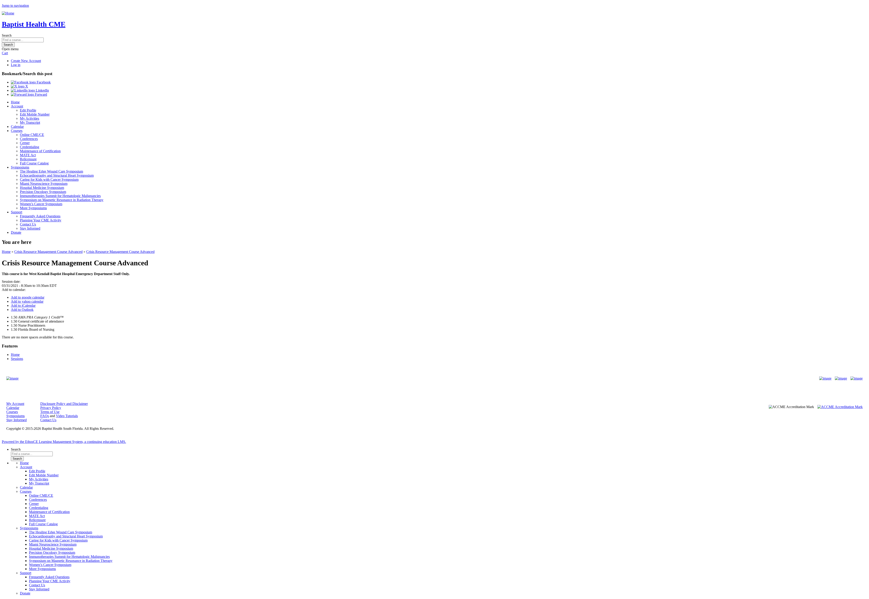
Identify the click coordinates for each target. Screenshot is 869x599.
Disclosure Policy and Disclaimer (64, 404)
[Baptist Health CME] (12, 378)
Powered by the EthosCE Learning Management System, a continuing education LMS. (64, 442)
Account (17, 106)
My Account (15, 404)
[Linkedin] (856, 378)
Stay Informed (30, 228)
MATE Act (28, 155)
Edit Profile (28, 110)
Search (7, 35)
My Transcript (30, 122)
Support (16, 212)
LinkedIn (42, 90)
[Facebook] (825, 378)
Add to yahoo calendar (27, 301)
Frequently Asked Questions (40, 216)
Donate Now (420, 378)
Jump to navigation (15, 5)
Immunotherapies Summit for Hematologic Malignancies (60, 196)
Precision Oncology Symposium (43, 192)
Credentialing (29, 147)
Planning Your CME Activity (40, 220)
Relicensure (28, 159)
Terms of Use (50, 412)
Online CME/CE (32, 135)
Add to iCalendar (23, 305)
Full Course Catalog (34, 163)
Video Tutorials (67, 416)
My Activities (29, 118)
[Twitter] (841, 378)
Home (15, 102)
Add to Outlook (22, 309)
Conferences (29, 139)
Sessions (17, 359)
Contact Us (28, 224)
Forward (40, 94)
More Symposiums (33, 208)
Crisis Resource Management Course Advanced (48, 252)
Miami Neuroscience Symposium (43, 183)
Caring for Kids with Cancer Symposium (49, 179)
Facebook (43, 82)
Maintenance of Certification (40, 151)
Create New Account (26, 61)
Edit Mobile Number (35, 114)
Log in (15, 65)
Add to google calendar (27, 297)
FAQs (44, 416)
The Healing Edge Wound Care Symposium (51, 171)
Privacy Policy (50, 408)
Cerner (25, 143)
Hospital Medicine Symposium (42, 188)
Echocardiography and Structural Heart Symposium (57, 175)
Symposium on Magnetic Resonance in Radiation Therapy (61, 200)
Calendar (17, 126)
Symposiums (20, 167)
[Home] (8, 13)
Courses (16, 131)
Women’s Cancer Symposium (41, 204)
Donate (16, 232)
